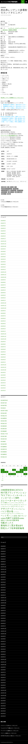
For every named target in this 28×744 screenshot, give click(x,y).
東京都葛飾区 (4, 451)
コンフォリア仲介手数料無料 (9, 2)
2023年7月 (3, 315)
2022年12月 (3, 333)
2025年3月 (3, 264)
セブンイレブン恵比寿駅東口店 (9, 135)
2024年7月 (3, 285)
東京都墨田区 (4, 418)
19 (10, 474)
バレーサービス (16, 511)
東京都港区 (3, 441)
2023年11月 (3, 305)
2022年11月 (3, 336)
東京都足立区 (4, 457)
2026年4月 (3, 230)
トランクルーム (19, 509)
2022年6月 (3, 349)
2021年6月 (3, 380)
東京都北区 (3, 408)
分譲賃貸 (15, 518)
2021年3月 (3, 388)
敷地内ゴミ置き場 (18, 192)
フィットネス (16, 513)
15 (21, 472)
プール (21, 513)
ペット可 (5, 515)
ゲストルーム (5, 504)
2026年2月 (3, 236)
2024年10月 (3, 277)
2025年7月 (3, 254)
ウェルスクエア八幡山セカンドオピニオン (10, 728)
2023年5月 (3, 321)
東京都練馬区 (4, 446)
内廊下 (9, 518)
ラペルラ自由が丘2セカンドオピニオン (9, 206)
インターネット (19, 495)
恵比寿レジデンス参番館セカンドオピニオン (12, 97)
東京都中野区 (4, 405)
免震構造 (3, 518)
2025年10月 (3, 246)
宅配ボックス (11, 192)
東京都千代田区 (4, 410)
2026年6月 (3, 225)
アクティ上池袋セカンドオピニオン (9, 733)
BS (8, 187)
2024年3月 (3, 295)
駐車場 (15, 528)
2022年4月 (3, 354)
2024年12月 (3, 272)
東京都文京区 (4, 423)
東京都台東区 (4, 413)
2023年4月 (3, 323)
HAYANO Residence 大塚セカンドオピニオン (11, 735)
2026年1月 (3, 238)
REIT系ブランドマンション (7, 188)
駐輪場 (9, 193)
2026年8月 (3, 220)
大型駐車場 (15, 520)
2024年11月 (3, 274)
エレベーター (13, 190)
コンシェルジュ (14, 504)
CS (15, 187)
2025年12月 (3, 241)
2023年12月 (3, 303)
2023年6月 (3, 318)
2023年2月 (3, 328)
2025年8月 (3, 251)
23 (25, 474)
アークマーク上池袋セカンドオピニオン (10, 730)
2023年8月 (3, 313)
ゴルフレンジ (23, 504)
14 (17, 472)
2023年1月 (3, 331)
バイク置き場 (7, 511)
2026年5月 (3, 228)
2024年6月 (3, 287)
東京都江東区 (4, 436)
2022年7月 (3, 346)
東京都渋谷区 (3, 7)
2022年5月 (3, 351)
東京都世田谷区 (4, 400)
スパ (10, 506)
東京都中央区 (4, 402)
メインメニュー (26, 1)
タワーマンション (17, 506)
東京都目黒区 (4, 444)
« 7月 (2, 480)
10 (2, 472)
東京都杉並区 (4, 428)
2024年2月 (3, 297)
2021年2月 (3, 390)
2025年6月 (3, 256)
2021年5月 (3, 382)
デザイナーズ (4, 192)
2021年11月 (3, 367)
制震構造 (21, 518)
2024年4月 (3, 292)
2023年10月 (3, 308)
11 (6, 472)
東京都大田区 (4, 420)
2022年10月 (3, 339)
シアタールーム (5, 506)
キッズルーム (20, 502)
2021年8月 (3, 375)
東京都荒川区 (4, 449)
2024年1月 (3, 300)
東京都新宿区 (4, 426)
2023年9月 (3, 310)
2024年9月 (3, 279)
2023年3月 (3, 326)
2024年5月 (3, 290)
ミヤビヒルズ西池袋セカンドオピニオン (10, 200)
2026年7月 (3, 223)
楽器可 (20, 525)
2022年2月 (3, 359)
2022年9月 (3, 341)
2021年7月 (3, 377)
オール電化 (4, 502)
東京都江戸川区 (4, 433)
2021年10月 (3, 369)
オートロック (20, 190)
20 (14, 474)
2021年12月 (3, 364)
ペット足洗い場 (14, 516)
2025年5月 (3, 259)
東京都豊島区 (4, 454)
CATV (12, 187)
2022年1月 (3, 362)
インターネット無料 (5, 190)
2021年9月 (3, 372)
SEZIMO (9, 15)
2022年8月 (3, 344)
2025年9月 (3, 249)
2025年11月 (3, 243)
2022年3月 (3, 357)
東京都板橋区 (4, 431)
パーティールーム (6, 513)
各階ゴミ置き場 (6, 520)
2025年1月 (3, 269)
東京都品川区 (4, 415)
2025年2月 (3, 267)
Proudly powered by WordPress (7, 742)
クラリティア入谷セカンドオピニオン (9, 725)
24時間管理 (4, 187)
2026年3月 (3, 233)
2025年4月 (3, 261)
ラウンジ (23, 516)
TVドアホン (16, 188)
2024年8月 (3, 282)
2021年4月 (3, 385)
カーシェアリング (11, 502)
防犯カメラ (4, 193)
